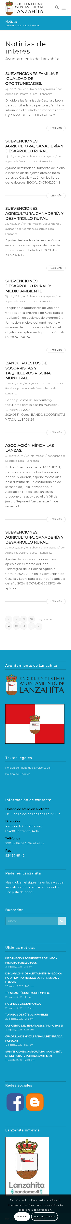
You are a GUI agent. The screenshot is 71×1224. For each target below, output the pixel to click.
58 (31, 619)
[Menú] (64, 8)
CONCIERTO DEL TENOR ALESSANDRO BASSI (34, 1025)
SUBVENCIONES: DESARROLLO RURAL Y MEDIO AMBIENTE (28, 286)
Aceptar (22, 1216)
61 (24, 626)
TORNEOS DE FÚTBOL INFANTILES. (27, 1014)
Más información (44, 1216)
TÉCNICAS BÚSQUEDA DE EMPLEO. (27, 992)
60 (16, 626)
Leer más (56, 128)
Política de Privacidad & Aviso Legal (27, 767)
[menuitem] (55, 8)
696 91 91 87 (35, 843)
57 (24, 619)
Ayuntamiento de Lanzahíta (46, 383)
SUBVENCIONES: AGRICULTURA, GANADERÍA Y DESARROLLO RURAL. (34, 146)
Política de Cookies (17, 773)
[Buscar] (55, 8)
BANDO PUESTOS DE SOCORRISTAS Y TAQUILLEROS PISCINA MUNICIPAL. (28, 370)
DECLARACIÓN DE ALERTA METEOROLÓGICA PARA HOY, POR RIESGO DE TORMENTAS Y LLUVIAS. (33, 977)
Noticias (11, 21)
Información (34, 223)
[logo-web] (29, 8)
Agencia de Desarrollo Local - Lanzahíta (28, 93)
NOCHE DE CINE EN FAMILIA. (23, 1003)
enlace (47, 882)
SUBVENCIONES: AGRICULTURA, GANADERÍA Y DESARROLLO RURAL (34, 213)
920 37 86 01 (14, 843)
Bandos (9, 388)
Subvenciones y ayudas (41, 89)
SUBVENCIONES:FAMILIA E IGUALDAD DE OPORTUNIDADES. (31, 78)
